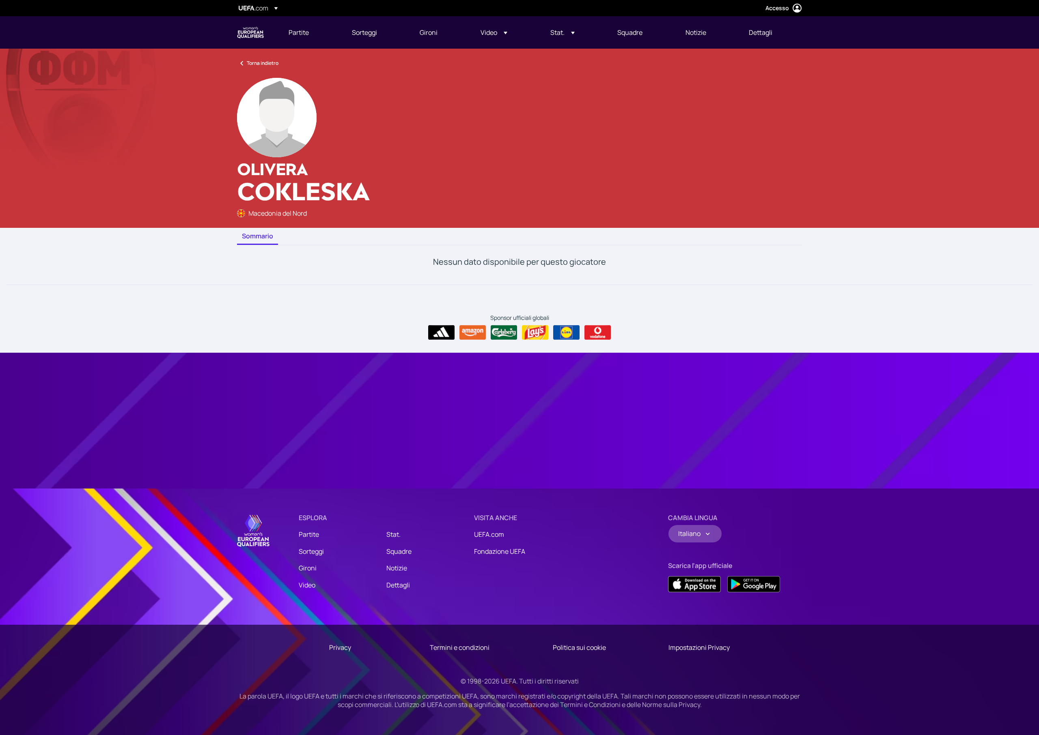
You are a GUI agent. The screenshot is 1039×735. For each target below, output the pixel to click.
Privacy (340, 647)
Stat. (393, 534)
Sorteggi (311, 551)
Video (307, 585)
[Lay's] (535, 332)
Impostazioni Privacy (699, 647)
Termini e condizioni (459, 647)
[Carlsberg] (504, 332)
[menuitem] (310, 32)
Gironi (308, 568)
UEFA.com (489, 534)
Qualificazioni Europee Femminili (250, 32)
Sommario (257, 236)
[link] (298, 32)
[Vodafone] (597, 332)
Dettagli (398, 585)
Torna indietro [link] (262, 63)
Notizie (396, 568)
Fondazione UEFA (499, 551)
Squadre (399, 551)
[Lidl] (566, 332)
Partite (309, 534)
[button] (494, 32)
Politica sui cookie (579, 647)
